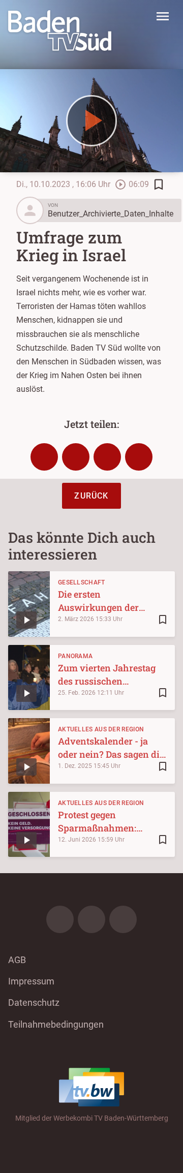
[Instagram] (91, 919)
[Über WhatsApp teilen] (107, 457)
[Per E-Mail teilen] (138, 457)
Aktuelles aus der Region (101, 729)
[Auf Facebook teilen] (44, 457)
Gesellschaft (81, 582)
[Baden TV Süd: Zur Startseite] (59, 30)
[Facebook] (60, 919)
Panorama (75, 656)
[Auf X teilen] (75, 457)
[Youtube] (123, 919)
